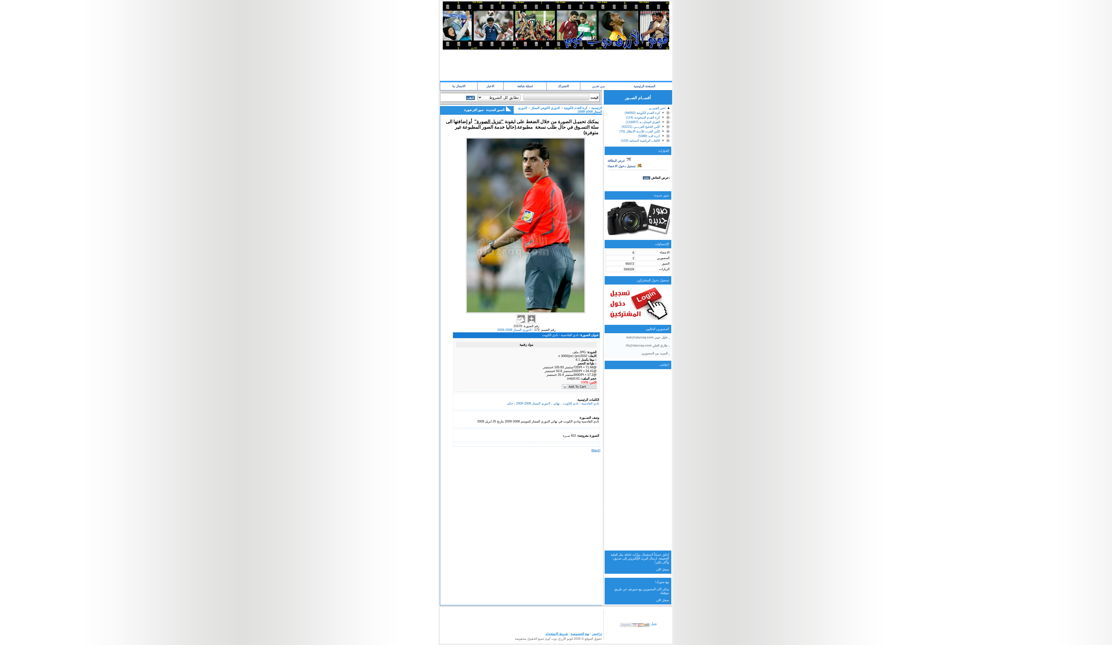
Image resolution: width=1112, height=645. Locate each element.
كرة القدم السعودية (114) (643, 117)
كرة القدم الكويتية (575, 108)
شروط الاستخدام (557, 633)
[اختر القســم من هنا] (668, 109)
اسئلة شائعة (525, 86)
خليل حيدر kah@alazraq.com (647, 337)
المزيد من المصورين (654, 353)
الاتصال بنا (458, 86)
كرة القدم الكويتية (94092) (642, 112)
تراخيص (597, 633)
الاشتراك (563, 86)
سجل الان (662, 569)
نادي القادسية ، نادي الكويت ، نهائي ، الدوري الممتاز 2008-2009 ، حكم (553, 403)
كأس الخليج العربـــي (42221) (640, 126)
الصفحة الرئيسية (644, 86)
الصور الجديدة (495, 110)
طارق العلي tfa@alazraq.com (647, 345)
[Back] (595, 450)
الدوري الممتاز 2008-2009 (514, 329)
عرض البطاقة (617, 160)
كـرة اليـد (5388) (649, 136)
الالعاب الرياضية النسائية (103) (640, 140)
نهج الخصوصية (579, 633)
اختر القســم (657, 108)
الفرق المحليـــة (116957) (643, 122)
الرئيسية (596, 108)
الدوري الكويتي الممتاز (545, 108)
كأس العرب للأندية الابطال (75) (639, 131)
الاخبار (490, 86)
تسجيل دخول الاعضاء (622, 166)
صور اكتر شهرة (474, 110)
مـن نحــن (598, 86)
